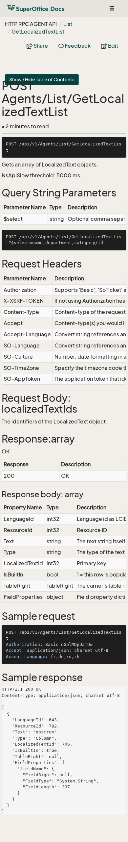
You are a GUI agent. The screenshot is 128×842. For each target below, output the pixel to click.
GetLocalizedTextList (37, 31)
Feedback (77, 45)
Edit (112, 45)
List (67, 24)
